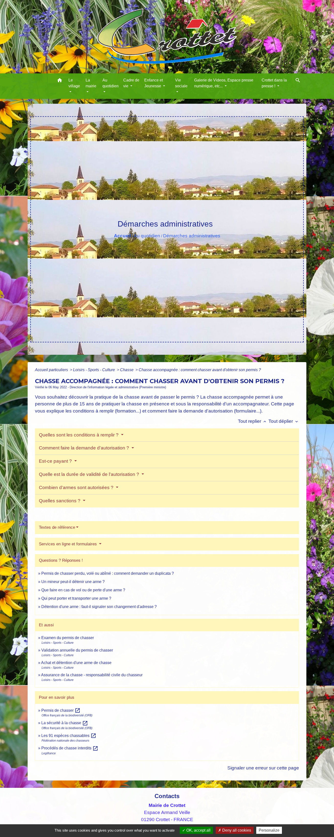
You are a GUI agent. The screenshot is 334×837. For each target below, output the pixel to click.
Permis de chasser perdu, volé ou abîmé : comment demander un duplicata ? (107, 573)
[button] (60, 81)
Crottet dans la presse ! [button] (274, 83)
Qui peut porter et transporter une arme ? (76, 598)
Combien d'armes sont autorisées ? (77, 487)
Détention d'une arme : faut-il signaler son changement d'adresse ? (99, 607)
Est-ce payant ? (56, 461)
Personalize (269, 830)
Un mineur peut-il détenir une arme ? (73, 582)
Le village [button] (74, 83)
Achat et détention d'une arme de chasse (76, 663)
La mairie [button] (91, 83)
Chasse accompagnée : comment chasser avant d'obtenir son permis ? (200, 370)
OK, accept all (198, 830)
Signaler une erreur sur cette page (263, 767)
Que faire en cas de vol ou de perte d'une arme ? (83, 590)
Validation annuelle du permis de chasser (77, 650)
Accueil (122, 235)
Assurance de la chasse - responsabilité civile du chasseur (92, 675)
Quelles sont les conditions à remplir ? (79, 434)
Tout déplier (283, 421)
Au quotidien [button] (110, 83)
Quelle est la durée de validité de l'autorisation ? (89, 474)
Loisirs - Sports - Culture (94, 370)
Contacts (167, 796)
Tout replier (252, 421)
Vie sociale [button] (181, 83)
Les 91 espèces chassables (68, 736)
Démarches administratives (191, 235)
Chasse (127, 370)
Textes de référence (57, 527)
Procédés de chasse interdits (69, 748)
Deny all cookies (236, 830)
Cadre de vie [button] (131, 83)
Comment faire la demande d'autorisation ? (84, 447)
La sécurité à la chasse (64, 723)
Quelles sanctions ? (60, 500)
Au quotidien (147, 235)
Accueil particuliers (52, 370)
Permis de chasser (60, 710)
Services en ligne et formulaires (68, 544)
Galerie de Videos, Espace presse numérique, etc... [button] (223, 83)
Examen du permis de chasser (68, 638)
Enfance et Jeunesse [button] (153, 83)
